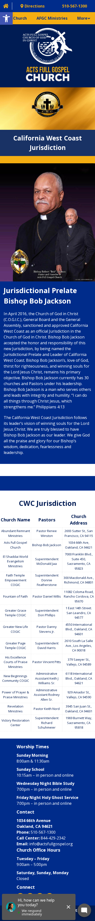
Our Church (16, 18)
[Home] (6, 6)
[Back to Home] (47, 56)
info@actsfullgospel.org (51, 844)
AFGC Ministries (52, 18)
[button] (6, 18)
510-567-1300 (43, 832)
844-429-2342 (53, 838)
